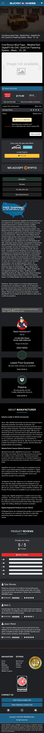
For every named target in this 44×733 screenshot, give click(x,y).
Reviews (22, 184)
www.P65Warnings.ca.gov (15, 311)
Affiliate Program (7, 671)
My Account (20, 661)
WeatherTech (37, 114)
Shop (3, 663)
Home (3, 661)
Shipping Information (5, 666)
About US (19, 663)
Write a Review (23, 555)
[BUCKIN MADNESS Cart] (41, 3)
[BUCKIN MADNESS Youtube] (35, 710)
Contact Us (5, 669)
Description (22, 179)
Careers (18, 667)
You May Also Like (22, 189)
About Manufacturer (22, 194)
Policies (18, 665)
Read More (21, 369)
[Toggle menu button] (3, 3)
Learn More (27, 147)
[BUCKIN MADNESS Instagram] (22, 710)
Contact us (8, 126)
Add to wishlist (35, 134)
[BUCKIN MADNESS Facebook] (8, 710)
